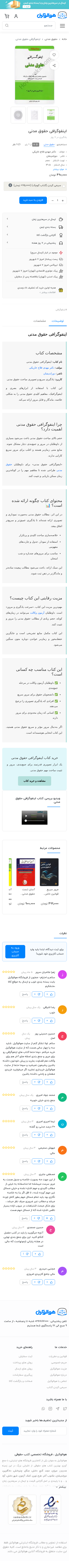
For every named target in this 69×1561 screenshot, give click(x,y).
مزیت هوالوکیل (58, 1369)
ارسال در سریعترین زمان (44, 219)
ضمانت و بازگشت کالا (20, 1381)
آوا (4, 1476)
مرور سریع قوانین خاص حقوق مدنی (52, 892)
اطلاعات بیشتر (49, 292)
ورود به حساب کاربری (15, 951)
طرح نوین (37, 1476)
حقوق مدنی (51, 39)
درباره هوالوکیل (58, 1375)
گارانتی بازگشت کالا (46, 235)
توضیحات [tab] (58, 321)
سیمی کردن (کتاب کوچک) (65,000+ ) (35, 185)
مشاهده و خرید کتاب (35, 780)
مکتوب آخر (49, 1476)
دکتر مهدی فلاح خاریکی (44, 151)
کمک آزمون (25, 1476)
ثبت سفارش (25, 1356)
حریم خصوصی (59, 1362)
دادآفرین (7, 1471)
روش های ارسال (23, 1369)
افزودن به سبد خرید (33, 200)
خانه (64, 39)
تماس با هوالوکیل (57, 1381)
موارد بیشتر (58, 169)
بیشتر (62, 1487)
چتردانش (17, 1471)
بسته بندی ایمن (48, 227)
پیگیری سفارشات (22, 1375)
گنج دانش (37, 1471)
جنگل (27, 1471)
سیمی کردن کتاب (57, 1387)
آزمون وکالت (37, 612)
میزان (54, 1471)
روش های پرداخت (22, 1362)
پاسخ (25, 994)
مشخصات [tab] (39, 321)
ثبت (10, 1431)
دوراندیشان (51, 156)
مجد (47, 1471)
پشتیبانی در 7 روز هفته (44, 243)
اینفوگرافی (60, 309)
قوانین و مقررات (58, 1356)
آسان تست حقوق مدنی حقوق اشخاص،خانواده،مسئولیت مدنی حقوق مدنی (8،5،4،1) (25, 892)
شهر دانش (12, 1476)
